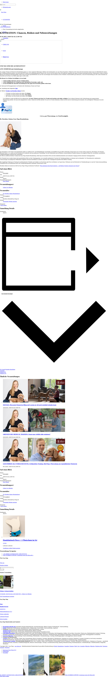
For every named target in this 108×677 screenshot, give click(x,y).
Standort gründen (4, 565)
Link (16, 88)
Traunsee (2, 647)
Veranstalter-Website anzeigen (10, 201)
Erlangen (72, 646)
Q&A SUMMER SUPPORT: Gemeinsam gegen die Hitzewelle (18, 555)
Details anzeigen (16, 548)
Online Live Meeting (8, 187)
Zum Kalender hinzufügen (7, 293)
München (87, 646)
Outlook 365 (3, 372)
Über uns (2, 562)
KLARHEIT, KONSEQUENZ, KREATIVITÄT (15, 554)
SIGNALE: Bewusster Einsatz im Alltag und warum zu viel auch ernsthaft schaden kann (29, 405)
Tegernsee (104, 646)
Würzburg (7, 647)
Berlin (55, 646)
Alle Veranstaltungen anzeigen (7, 596)
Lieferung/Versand (4, 616)
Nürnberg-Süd (98, 646)
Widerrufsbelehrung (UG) (6, 611)
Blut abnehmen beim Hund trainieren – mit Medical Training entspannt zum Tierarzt (59, 165)
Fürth (75, 646)
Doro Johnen (6, 181)
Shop (1, 604)
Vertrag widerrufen (4, 614)
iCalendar (2, 370)
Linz (78, 646)
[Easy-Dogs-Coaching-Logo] (3, 12)
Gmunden (66, 646)
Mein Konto (6, 2)
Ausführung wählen (7, 548)
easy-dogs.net (18, 646)
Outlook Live (3, 373)
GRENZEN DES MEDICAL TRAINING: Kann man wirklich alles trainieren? (26, 434)
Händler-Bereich (4, 606)
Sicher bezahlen (3, 619)
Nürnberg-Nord (7, 630)
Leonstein (82, 646)
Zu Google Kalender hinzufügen (7, 369)
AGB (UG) (2, 609)
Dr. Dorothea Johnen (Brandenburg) (11, 193)
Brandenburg (61, 646)
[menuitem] (55, 2)
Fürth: (4, 628)
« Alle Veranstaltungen (5, 26)
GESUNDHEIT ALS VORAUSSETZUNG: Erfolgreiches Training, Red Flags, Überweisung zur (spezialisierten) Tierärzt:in (40, 464)
